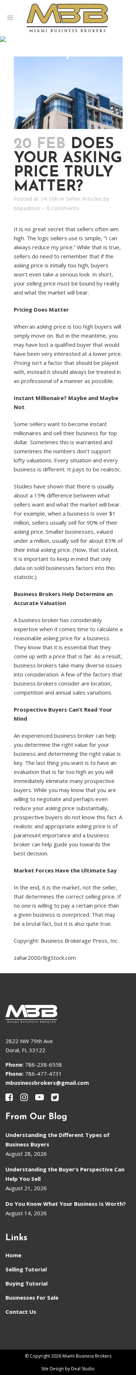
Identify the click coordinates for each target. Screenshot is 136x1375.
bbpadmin (27, 208)
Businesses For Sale (31, 1297)
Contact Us (20, 1311)
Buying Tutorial (26, 1283)
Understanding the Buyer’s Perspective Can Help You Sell (64, 1174)
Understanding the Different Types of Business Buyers (57, 1139)
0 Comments (62, 208)
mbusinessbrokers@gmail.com (47, 1082)
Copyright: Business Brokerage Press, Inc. (66, 940)
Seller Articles (84, 198)
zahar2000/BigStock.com (45, 957)
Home (13, 1255)
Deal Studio (83, 1369)
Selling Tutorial (26, 1269)
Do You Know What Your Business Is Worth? (65, 1203)
